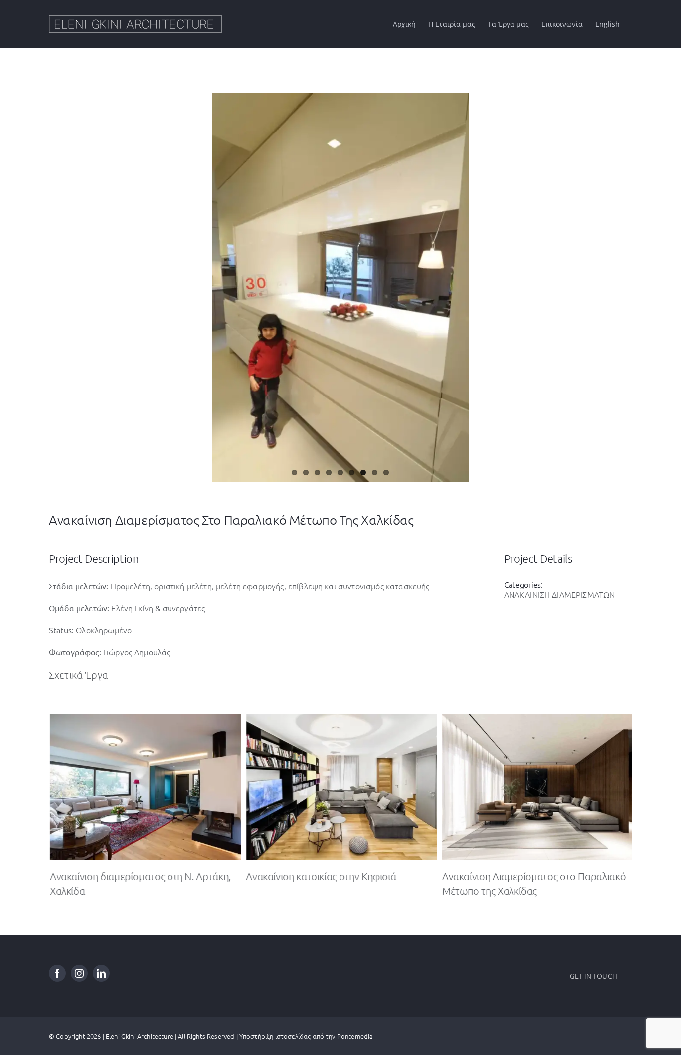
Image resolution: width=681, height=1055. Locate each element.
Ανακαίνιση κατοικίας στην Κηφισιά (320, 876)
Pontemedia (355, 1036)
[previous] (55, 277)
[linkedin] (101, 973)
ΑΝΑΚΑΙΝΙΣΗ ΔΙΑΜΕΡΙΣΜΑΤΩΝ (559, 594)
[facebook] (57, 973)
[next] (626, 277)
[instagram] (79, 973)
